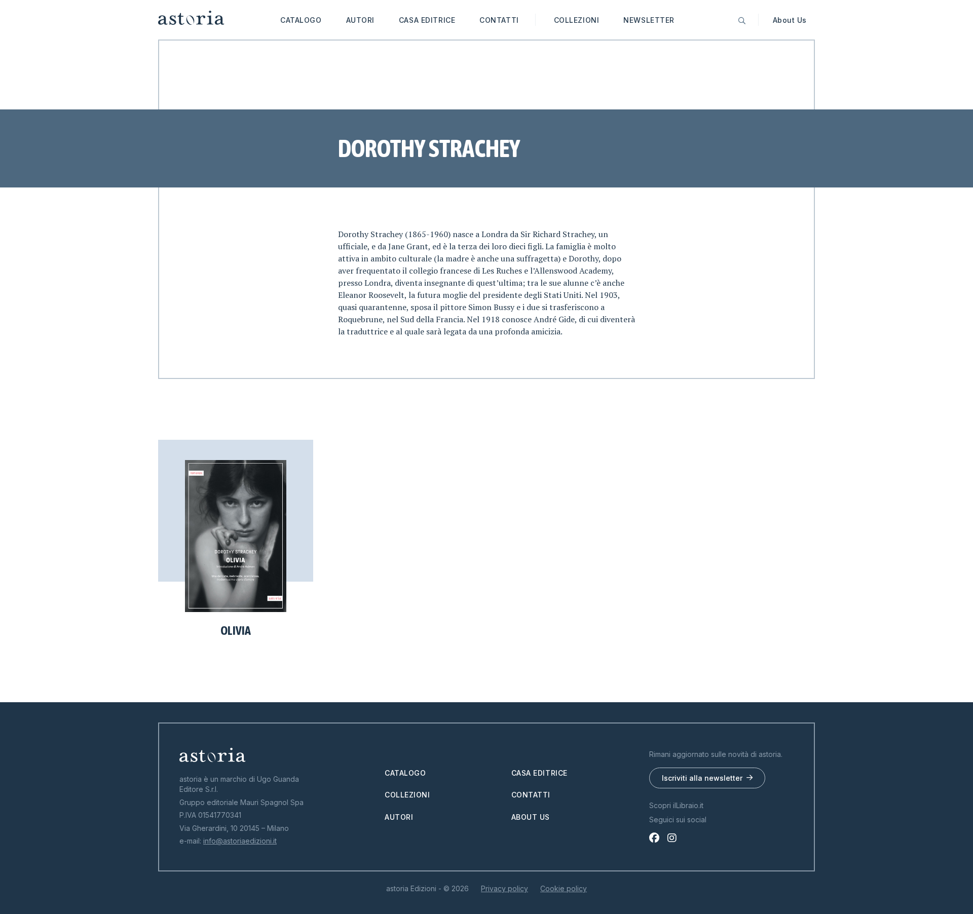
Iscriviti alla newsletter (702, 778)
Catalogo (300, 20)
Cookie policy (563, 888)
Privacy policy (504, 888)
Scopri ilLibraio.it (676, 805)
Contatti (498, 20)
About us (530, 817)
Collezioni (577, 20)
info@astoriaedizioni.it (240, 840)
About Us (790, 20)
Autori (360, 20)
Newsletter (649, 20)
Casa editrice (427, 20)
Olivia (235, 630)
